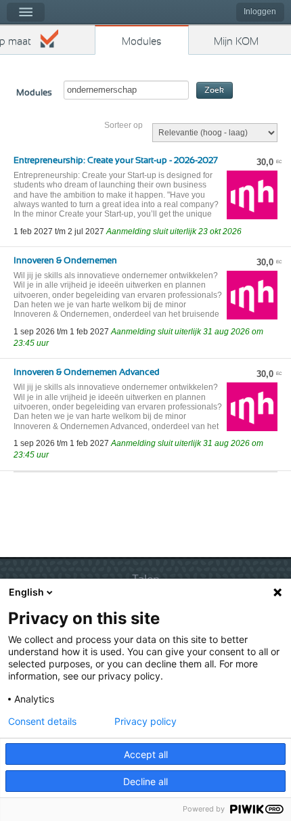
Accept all (146, 754)
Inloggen (260, 11)
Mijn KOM (236, 42)
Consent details (42, 721)
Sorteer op (123, 125)
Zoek (214, 90)
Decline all (145, 781)
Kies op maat (15, 42)
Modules (142, 42)
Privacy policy (145, 721)
